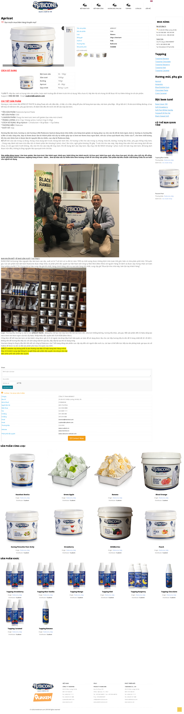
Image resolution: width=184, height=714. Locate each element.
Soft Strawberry (161, 107)
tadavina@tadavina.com (131, 699)
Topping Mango (76, 592)
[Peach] (161, 544)
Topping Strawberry (14, 592)
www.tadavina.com (68, 702)
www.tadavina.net (129, 702)
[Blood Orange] (161, 492)
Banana (115, 494)
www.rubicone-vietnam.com (67, 434)
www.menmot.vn (64, 431)
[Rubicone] (45, 6)
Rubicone (113, 44)
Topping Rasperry (162, 64)
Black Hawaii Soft (162, 116)
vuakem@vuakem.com (66, 422)
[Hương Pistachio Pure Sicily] (22, 544)
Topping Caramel (162, 70)
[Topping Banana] (46, 626)
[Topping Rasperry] (138, 589)
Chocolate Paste (161, 90)
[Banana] (115, 492)
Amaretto (159, 84)
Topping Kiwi (160, 67)
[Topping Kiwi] (107, 589)
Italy (111, 41)
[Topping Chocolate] (169, 589)
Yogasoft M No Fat (162, 113)
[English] (151, 1)
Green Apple (69, 494)
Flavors (112, 34)
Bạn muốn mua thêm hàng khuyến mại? (20, 22)
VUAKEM (113, 47)
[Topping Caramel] (15, 626)
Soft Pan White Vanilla (164, 110)
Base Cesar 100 (161, 104)
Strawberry (69, 547)
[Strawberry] (69, 544)
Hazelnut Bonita (22, 494)
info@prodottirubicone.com (100, 699)
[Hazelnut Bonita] (22, 492)
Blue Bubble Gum (162, 87)
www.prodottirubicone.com (100, 702)
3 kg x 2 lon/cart (115, 37)
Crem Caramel (161, 93)
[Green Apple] (69, 492)
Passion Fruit (159, 193)
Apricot (158, 81)
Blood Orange (161, 494)
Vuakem (26, 500)
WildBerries (115, 547)
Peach (161, 547)
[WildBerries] (115, 544)
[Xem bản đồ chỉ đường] (157, 30)
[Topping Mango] (76, 589)
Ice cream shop (167, 163)
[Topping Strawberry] (15, 589)
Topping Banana (162, 58)
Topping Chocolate (163, 61)
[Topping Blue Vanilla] (46, 589)
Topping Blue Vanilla (161, 157)
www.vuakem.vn (64, 428)
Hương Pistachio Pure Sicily (22, 547)
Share (3, 367)
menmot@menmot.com (66, 419)
